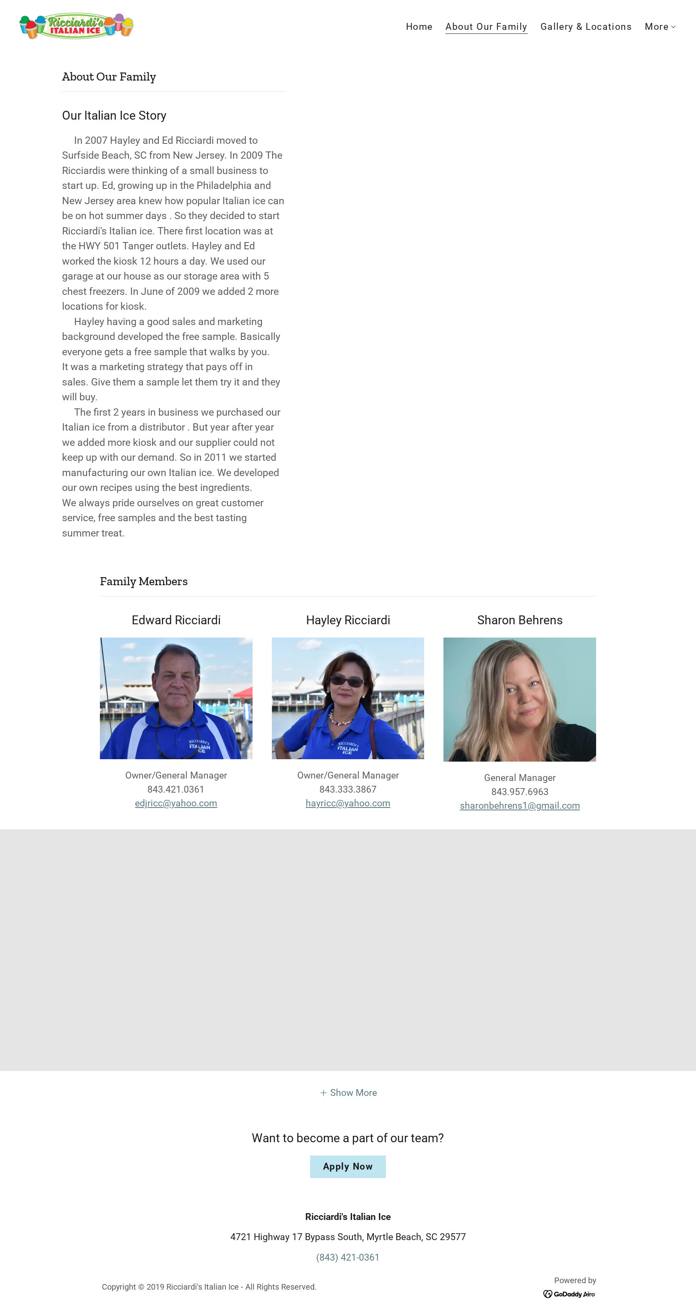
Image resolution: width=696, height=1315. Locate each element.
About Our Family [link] (486, 27)
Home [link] (419, 26)
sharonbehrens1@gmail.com (520, 805)
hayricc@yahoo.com (348, 803)
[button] (661, 27)
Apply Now (348, 1166)
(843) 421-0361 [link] (348, 1257)
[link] (76, 25)
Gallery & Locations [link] (586, 26)
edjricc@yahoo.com (176, 803)
